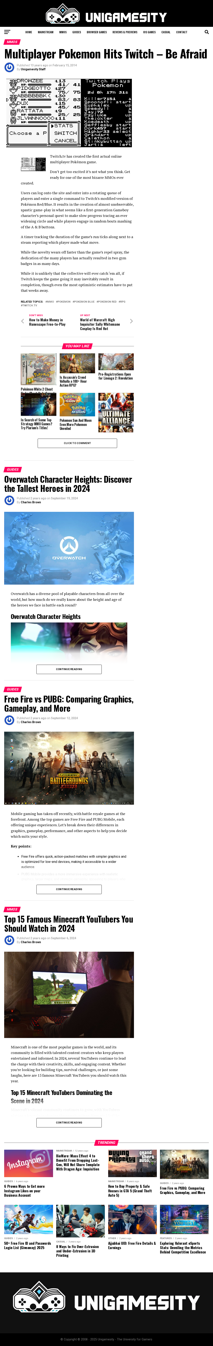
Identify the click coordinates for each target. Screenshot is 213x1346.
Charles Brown (31, 502)
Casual (165, 32)
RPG (122, 302)
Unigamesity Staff (33, 69)
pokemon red (107, 302)
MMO (50, 302)
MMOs (63, 32)
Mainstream (45, 32)
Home (28, 32)
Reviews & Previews (125, 32)
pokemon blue (84, 302)
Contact (181, 32)
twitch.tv (29, 305)
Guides (76, 32)
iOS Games (149, 32)
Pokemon (64, 302)
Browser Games (97, 32)
